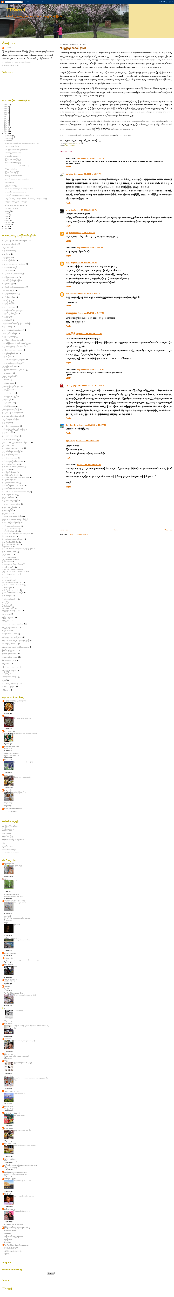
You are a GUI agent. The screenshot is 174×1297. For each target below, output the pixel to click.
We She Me (8, 1194)
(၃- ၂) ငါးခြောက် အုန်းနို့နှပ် (10, 419)
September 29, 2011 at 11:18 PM (90, 370)
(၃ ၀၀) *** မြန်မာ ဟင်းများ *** (11, 413)
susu (68, 263)
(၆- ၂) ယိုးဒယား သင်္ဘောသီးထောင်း (13, 539)
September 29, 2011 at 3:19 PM (84, 263)
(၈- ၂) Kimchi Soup (8, 580)
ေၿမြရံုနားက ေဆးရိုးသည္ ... (14, 175)
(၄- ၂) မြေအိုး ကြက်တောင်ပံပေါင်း (12, 448)
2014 (6, 127)
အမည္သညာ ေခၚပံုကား (12, 146)
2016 (6, 123)
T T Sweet (7, 48)
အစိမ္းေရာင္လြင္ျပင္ (11, 938)
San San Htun (72, 425)
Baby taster (8, 775)
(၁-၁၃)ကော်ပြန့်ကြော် (8, 284)
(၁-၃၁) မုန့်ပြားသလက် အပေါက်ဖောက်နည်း (15, 343)
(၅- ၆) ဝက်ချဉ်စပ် (7, 510)
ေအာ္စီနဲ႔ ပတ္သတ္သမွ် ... (9, 687)
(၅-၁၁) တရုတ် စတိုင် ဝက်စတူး (11, 526)
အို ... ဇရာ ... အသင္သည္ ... (12, 208)
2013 (6, 129)
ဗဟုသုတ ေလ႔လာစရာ (10, 634)
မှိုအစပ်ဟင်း (18, 703)
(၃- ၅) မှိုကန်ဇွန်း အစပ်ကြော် (10, 426)
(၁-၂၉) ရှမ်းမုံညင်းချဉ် (9, 336)
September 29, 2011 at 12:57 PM (88, 174)
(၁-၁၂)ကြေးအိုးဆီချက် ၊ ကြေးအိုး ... (13, 280)
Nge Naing (8, 1023)
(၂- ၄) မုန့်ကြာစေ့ (7, 373)
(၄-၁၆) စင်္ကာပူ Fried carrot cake (12, 488)
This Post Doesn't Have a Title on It (25, 1145)
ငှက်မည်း (17, 924)
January (8, 224)
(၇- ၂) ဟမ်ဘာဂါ (7, 554)
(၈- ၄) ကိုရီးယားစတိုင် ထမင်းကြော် (13, 585)
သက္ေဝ (69, 174)
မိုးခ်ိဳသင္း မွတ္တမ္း (10, 1209)
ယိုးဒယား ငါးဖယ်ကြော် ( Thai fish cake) (17, 166)
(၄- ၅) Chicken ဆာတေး (9, 458)
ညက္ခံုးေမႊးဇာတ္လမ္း (11, 185)
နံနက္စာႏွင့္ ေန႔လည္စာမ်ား (22, 777)
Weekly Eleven (7, 831)
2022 (6, 111)
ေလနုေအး (8, 958)
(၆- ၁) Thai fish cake (8, 536)
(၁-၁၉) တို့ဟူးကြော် (8, 303)
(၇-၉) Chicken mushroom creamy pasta (15, 571)
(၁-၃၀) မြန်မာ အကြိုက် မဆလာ (12, 340)
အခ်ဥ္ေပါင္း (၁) (10, 982)
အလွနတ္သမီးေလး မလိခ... (22, 940)
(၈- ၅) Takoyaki (7, 588)
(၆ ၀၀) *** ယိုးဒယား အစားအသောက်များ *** (16, 533)
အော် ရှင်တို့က (6, 673)
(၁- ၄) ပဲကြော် (6, 254)
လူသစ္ (6, 988)
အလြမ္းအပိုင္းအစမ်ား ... (10, 667)
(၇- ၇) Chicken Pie (8, 567)
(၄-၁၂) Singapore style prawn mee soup (15, 477)
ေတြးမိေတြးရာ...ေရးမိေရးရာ (14, 901)
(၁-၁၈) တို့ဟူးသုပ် (7, 300)
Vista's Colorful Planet (12, 1091)
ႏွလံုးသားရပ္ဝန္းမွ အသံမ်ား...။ (15, 1172)
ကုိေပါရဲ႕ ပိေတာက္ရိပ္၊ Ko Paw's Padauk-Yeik (20, 1165)
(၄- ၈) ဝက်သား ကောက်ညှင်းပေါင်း (13, 466)
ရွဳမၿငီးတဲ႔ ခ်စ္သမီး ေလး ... (10, 650)
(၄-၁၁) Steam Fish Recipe (10, 475)
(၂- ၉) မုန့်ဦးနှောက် (8, 389)
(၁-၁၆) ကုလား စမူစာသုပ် (10, 293)
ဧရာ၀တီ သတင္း (7, 846)
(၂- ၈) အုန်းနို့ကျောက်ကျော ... (11, 386)
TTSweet (15, 9)
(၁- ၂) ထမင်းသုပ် (7, 247)
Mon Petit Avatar (10, 1143)
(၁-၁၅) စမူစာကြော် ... (8, 290)
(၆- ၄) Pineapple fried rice (10, 544)
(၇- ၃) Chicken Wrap (9, 557)
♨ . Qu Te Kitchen (10, 811)
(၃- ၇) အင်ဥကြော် (7, 432)
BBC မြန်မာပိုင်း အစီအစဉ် (10, 826)
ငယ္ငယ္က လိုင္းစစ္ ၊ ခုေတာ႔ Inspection (17, 195)
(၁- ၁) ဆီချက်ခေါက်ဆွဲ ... (10, 244)
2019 (6, 117)
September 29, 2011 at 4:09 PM (90, 313)
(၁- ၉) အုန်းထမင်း (7, 270)
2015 (6, 125)
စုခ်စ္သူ (6, 1061)
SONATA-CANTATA (11, 1248)
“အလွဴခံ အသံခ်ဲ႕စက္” (11, 1167)
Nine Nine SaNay (10, 1230)
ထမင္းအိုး (8, 790)
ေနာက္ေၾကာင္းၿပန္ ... (10, 683)
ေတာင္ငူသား (71, 313)
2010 (6, 226)
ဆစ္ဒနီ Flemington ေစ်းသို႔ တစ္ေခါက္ (17, 179)
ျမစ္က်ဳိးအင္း (8, 1239)
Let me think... (9, 1106)
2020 (6, 115)
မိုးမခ (3, 843)
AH (67, 233)
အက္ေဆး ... (6, 663)
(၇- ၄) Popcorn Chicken (10, 559)
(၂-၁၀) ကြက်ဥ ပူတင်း (9, 393)
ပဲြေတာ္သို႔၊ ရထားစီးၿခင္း (13, 153)
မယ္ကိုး (6, 923)
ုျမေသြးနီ (70, 334)
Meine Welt (8, 760)
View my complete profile (10, 66)
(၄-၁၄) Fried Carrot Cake (10, 483)
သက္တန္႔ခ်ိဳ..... (8, 1076)
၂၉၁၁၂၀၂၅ (18, 865)
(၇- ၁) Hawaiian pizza (9, 552)
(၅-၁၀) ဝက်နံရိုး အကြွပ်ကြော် (11, 522)
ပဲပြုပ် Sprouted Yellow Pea (22, 718)
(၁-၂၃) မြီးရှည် (6, 317)
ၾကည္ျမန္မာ (71, 385)
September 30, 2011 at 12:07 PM (92, 425)
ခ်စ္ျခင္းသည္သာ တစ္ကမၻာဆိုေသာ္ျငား (17, 918)
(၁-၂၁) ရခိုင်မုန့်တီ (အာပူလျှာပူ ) (12, 310)
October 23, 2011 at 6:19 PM (89, 465)
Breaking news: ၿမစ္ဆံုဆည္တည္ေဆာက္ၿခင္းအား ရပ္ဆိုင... (22, 143)
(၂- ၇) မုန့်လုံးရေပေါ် (8, 383)
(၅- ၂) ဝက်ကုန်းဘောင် (9, 497)
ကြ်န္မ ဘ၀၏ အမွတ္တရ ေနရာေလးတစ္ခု (17, 1227)
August (7, 211)
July (6, 213)
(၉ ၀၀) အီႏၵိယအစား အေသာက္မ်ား (12, 592)
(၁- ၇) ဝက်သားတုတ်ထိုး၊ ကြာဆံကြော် (13, 264)
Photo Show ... (7, 607)
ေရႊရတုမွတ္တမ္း (10, 1179)
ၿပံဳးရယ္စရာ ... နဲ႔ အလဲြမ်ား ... (12, 637)
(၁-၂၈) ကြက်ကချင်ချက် (9, 333)
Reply (68, 166)
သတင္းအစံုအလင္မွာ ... (9, 657)
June (7, 215)
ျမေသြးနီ (7, 916)
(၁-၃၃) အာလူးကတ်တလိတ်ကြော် (12, 350)
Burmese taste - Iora (11, 746)
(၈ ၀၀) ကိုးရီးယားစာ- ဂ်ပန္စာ (10, 574)
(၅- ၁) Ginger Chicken (9, 495)
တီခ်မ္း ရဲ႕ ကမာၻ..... (11, 980)
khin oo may (8, 964)
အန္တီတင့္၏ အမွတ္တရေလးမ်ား (13, 1236)
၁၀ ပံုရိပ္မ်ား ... (6, 602)
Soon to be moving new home (13, 896)
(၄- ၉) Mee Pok (7, 469)
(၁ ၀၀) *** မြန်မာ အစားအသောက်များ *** (15, 241)
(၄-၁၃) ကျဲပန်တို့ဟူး (8, 480)
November (8, 137)
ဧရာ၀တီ (4, 680)
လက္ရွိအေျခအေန (19, 1093)
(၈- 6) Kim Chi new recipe (10, 590)
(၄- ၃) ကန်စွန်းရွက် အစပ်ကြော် (11, 451)
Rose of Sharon (10, 953)
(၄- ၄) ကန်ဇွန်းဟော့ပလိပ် (10, 454)
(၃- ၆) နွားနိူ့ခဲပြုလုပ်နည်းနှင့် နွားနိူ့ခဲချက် (14, 429)
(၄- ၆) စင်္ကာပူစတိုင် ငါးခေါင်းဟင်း (12, 461)
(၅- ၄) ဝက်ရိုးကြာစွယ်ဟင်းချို (11, 504)
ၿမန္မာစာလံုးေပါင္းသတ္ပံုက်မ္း (13, 839)
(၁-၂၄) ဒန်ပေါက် (7, 320)
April (7, 218)
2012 (6, 131)
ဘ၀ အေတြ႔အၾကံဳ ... (10, 644)
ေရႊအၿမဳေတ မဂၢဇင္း (10, 853)
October (8, 139)
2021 (6, 113)
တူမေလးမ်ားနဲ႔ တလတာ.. (22, 1211)
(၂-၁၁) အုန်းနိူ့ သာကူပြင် (9, 396)
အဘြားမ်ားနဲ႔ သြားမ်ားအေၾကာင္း (16, 205)
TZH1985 (69, 293)
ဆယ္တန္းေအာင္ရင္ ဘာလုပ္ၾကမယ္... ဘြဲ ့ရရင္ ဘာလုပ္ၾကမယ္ (23, 960)
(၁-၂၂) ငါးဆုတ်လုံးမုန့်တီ (9, 313)
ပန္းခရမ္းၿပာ (9, 182)
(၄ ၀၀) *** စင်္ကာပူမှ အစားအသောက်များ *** (16, 442)
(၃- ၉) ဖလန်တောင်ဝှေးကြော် (11, 439)
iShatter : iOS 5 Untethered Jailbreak (15, 1174)
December (8, 135)
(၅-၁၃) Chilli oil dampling (10, 531)
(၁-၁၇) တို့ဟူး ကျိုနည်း (9, 297)
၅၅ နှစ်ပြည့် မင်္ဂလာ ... (21, 903)
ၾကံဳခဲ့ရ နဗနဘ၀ (10, 1159)
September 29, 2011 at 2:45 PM (90, 248)
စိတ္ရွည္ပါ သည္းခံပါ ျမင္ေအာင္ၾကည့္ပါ (16, 1056)
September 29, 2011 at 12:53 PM (90, 158)
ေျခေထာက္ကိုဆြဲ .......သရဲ (22, 1180)
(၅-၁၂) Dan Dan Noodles (10, 529)
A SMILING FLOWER (11, 894)
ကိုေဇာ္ (7, 1254)
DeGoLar (7, 1242)
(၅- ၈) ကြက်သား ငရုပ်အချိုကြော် (12, 516)
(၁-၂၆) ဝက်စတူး (7, 327)
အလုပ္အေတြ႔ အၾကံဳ (9, 670)
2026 (6, 105)
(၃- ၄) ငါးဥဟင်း (7, 422)
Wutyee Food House (11, 753)
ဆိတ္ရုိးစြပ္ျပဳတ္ (20, 792)
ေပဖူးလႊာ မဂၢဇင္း (9, 849)
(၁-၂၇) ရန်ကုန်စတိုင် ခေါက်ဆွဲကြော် (13, 330)
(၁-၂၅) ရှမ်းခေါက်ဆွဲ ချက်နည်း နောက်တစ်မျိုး (16, 323)
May (7, 216)
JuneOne (7, 1039)
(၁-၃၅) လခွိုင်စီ (6, 356)
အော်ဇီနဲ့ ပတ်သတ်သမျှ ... (10, 677)
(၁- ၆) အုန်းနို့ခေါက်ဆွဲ (8, 260)
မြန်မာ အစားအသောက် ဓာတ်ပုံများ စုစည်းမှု (15, 647)
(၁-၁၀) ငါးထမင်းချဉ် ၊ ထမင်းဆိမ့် (12, 274)
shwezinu (7, 1233)
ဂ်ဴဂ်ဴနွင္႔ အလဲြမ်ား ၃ (11, 169)
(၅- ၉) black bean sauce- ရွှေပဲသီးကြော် (15, 519)
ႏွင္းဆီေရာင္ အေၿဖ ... (13, 156)
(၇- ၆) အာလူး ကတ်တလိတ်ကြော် (12, 564)
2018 (6, 119)
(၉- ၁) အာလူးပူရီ (7, 596)
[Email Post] (81, 143)
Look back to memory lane (22, 881)
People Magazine (8, 829)
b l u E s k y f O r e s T (12, 1113)
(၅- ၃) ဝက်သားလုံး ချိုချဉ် (10, 500)
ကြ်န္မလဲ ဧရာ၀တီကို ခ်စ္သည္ (13, 159)
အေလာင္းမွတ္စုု (19, 1115)
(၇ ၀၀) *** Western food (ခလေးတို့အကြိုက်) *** (17, 549)
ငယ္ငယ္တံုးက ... (6, 620)
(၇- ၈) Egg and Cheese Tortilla (12, 569)
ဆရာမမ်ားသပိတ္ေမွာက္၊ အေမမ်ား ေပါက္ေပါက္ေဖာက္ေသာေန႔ (26, 198)
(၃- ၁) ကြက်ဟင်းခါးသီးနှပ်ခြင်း (12, 416)
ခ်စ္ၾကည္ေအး (9, 863)
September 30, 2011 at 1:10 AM (91, 385)
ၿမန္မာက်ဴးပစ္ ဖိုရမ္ (7, 836)
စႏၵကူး (6, 716)
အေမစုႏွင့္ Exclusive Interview (24, 1196)
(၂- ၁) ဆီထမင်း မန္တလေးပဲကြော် (12, 363)
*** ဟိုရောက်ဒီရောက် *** (9, 599)
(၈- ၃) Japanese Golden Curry (12, 582)
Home (116, 530)
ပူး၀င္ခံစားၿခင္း (7, 630)
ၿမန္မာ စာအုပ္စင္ (6, 833)
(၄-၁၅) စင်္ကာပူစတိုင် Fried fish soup (13, 485)
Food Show (6, 605)
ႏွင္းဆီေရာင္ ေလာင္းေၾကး (15, 192)
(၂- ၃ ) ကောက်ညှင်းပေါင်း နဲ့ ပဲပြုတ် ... (14, 370)
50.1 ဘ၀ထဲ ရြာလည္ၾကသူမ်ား (13, 1161)
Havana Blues (18, 1010)
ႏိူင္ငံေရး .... (6, 690)
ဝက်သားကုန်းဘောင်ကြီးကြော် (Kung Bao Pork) (19, 189)
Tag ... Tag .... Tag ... (8, 608)
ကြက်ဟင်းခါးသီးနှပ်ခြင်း (12, 172)
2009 (6, 228)
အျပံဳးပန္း (70, 441)
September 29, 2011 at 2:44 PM (82, 233)
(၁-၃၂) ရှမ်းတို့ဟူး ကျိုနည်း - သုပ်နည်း (14, 346)
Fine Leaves (8, 1054)
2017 (6, 121)
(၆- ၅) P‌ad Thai (7, 546)
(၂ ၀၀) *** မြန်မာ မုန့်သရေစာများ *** (13, 360)
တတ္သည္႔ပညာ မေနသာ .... (10, 627)
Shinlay (7, 986)
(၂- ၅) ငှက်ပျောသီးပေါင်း (10, 376)
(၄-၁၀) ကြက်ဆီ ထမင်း (9, 472)
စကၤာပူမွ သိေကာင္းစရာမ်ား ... (12, 624)
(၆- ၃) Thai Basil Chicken (10, 542)
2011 (6, 133)
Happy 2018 (8, 748)
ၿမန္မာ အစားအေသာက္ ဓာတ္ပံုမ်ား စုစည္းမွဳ (15, 640)
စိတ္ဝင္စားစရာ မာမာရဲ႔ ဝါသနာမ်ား (15, 701)
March (7, 220)
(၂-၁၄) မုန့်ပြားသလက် (9, 406)
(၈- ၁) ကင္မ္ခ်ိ (5, 577)
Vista (68, 210)
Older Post (168, 530)
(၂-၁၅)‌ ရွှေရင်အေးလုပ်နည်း (10, 409)
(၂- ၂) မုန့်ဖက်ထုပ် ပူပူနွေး (10, 366)
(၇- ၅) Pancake (7, 561)
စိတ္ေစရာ (7, 805)
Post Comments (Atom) (79, 534)
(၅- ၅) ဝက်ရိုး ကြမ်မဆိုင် (9, 507)
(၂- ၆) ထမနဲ (6, 379)
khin (15, 966)
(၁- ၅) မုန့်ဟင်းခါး (7, 257)
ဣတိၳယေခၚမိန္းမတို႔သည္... (23, 1062)
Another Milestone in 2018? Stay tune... (26, 733)
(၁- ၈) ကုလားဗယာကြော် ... (10, 267)
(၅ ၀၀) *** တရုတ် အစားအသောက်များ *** (15, 492)
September (9, 140)
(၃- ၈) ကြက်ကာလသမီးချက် (11, 436)
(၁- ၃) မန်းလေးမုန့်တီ (8, 250)
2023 (6, 109)
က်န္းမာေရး (6, 614)
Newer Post (64, 530)
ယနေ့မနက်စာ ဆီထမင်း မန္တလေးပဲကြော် (16, 149)
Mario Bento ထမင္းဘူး (11, 755)
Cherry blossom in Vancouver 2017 (25, 995)
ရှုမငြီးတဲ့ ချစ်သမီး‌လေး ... (10, 653)
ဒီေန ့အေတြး (9, 1108)
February (8, 222)
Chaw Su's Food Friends (13, 808)
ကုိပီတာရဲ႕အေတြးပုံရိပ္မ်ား (13, 1251)
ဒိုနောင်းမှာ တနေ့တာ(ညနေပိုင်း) (23, 762)
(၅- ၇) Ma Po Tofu (8, 513)
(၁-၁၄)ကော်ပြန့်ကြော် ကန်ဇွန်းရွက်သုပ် (14, 287)
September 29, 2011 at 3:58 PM (87, 293)
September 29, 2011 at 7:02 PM (89, 334)
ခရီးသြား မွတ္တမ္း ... (8, 617)
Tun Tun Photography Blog (13, 993)
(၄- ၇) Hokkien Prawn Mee (11, 464)
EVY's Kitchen (9, 731)
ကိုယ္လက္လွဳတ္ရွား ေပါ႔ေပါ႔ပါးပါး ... (12, 610)
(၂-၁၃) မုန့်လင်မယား (8, 403)
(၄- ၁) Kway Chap (8, 445)
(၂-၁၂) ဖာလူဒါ (6, 399)
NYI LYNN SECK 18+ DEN (13, 1224)
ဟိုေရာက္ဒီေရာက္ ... (70, 145)
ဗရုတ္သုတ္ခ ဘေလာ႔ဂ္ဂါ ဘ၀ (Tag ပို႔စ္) (16, 202)
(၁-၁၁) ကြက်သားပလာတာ (10, 277)
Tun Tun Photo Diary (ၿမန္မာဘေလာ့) (16, 1245)
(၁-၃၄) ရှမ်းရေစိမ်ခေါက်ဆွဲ (10, 353)
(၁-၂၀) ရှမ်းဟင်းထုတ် (9, 307)
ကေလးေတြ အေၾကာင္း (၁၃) (24, 1041)
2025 (6, 107)
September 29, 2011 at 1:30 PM (84, 210)
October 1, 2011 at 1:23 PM (87, 441)
